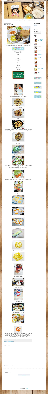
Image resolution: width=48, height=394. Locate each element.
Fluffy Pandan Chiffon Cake (40, 68)
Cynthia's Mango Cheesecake (39, 57)
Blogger (27, 388)
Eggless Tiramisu (39, 50)
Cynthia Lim (35, 24)
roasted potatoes (5, 341)
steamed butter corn (12, 341)
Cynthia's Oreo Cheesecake (40, 46)
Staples (9, 341)
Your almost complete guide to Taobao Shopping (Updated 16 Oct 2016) (40, 40)
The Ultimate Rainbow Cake (40, 64)
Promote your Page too (36, 29)
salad (8, 341)
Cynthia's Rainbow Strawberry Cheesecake (40, 54)
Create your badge (35, 25)
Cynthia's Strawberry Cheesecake (40, 72)
